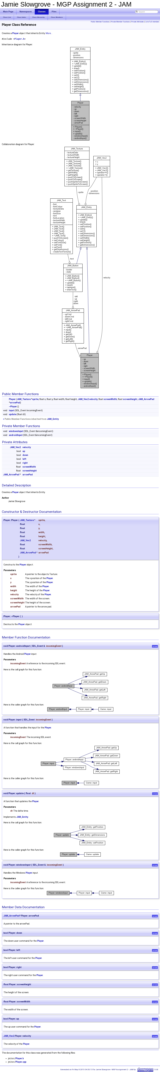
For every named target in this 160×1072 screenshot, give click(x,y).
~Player (13, 406)
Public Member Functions (100, 22)
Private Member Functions (120, 22)
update (12, 414)
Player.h (19, 39)
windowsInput (16, 431)
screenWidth (110, 399)
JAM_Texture (24, 399)
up (23, 451)
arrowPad (15, 402)
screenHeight (130, 399)
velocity (93, 399)
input (11, 410)
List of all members (152, 22)
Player (15, 33)
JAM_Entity (53, 419)
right (25, 463)
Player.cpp (20, 1062)
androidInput (15, 435)
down (25, 455)
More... (49, 33)
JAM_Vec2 (83, 399)
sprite (35, 399)
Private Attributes (137, 22)
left (24, 459)
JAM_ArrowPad (146, 399)
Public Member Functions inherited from (31, 419)
